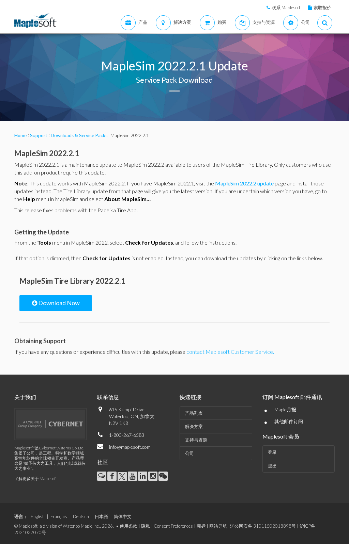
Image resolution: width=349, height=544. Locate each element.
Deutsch (81, 516)
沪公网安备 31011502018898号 (263, 526)
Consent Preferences (173, 526)
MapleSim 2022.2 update (244, 183)
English (38, 516)
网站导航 (218, 526)
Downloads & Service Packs (79, 135)
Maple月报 (285, 409)
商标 (201, 526)
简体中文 (123, 516)
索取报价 (322, 7)
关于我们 (25, 397)
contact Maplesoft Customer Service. (230, 351)
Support (38, 135)
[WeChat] (163, 476)
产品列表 (194, 413)
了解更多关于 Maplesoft (35, 478)
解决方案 (194, 426)
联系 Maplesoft (286, 7)
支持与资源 (196, 440)
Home (20, 135)
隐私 (145, 526)
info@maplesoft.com (130, 447)
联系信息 (108, 397)
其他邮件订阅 (288, 421)
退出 (272, 465)
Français (58, 516)
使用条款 (128, 526)
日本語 (101, 516)
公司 (189, 453)
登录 (272, 452)
